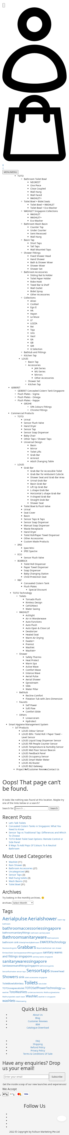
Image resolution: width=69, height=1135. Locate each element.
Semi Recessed (38, 233)
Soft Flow (30, 708)
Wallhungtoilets (8, 997)
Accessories (34, 365)
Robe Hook (36, 281)
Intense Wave (33, 673)
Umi (32, 332)
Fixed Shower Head (40, 255)
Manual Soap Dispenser (37, 525)
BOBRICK (22, 560)
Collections (30, 297)
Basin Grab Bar (38, 483)
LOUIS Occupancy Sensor (35, 756)
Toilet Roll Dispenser (35, 563)
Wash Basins (15, 881)
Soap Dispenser (32, 570)
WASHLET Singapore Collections (41, 211)
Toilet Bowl (14, 884)
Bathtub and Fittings (35, 352)
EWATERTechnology (53, 942)
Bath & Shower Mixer (41, 262)
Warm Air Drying (35, 637)
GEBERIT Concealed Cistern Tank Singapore (41, 390)
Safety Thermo (33, 657)
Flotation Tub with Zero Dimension (44, 698)
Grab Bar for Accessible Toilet (46, 470)
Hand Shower (37, 259)
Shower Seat (37, 503)
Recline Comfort (34, 695)
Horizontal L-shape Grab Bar (45, 493)
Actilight (30, 615)
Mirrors (38, 374)
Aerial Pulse (32, 676)
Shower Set (36, 268)
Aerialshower (42, 918)
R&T (19, 580)
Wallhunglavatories (52, 992)
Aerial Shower (33, 679)
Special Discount (38, 589)
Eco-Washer (36, 220)
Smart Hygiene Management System (28, 724)
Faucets (23, 701)
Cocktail (34, 304)
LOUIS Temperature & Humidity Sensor (43, 746)
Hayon (33, 313)
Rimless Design (34, 602)
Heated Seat (32, 634)
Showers (10, 976)
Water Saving (33, 608)
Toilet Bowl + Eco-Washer (43, 207)
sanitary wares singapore (43, 957)
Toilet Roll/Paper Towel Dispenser (42, 535)
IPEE (19, 544)
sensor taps (21, 971)
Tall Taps (35, 246)
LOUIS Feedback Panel (34, 753)
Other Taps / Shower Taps (38, 438)
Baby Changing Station (36, 573)
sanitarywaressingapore (24, 961)
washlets (9, 1000)
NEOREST (35, 182)
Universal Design (33, 442)
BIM (38, 1024)
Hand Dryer (30, 426)
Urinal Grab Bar (38, 480)
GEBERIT (15, 387)
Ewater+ (30, 640)
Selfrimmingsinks (46, 966)
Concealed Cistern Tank (36, 583)
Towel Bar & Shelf (39, 284)
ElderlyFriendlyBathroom (29, 942)
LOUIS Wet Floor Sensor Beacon (39, 750)
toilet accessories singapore (36, 977)
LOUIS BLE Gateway (32, 766)
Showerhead (57, 971)
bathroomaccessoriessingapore (31, 928)
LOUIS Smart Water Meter (35, 759)
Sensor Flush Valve (34, 422)
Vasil (32, 336)
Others (23, 714)
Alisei (33, 300)
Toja (32, 329)
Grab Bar (35, 454)
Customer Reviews (38, 769)
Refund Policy (37, 1047)
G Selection (36, 349)
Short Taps (36, 243)
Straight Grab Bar (39, 499)
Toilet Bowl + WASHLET (42, 204)
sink (21, 977)
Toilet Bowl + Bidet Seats (37, 201)
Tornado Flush (33, 599)
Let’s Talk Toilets (17, 822)
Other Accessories (40, 294)
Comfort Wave (33, 669)
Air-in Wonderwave (36, 618)
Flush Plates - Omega (29, 397)
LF (31, 320)
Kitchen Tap (30, 355)
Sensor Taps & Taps (34, 519)
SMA (28, 685)
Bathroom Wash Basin (36, 223)
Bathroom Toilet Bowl (35, 178)
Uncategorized (17, 871)
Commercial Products (22, 413)
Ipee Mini (29, 547)
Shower (23, 653)
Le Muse (34, 316)
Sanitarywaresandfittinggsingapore (28, 953)
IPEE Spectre (30, 551)
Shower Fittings (32, 252)
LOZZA (33, 323)
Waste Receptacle (33, 528)
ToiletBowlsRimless (13, 983)
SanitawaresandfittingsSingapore (20, 965)
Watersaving (21, 1001)
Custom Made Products (36, 541)
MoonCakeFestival (44, 948)
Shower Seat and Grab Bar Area (47, 477)
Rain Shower (15, 865)
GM (32, 345)
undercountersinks (35, 992)
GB (31, 342)
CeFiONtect (32, 605)
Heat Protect (32, 660)
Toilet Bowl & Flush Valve (37, 506)
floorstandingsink (9, 948)
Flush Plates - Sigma (28, 393)
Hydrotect (31, 721)
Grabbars (26, 947)
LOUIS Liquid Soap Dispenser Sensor (41, 740)
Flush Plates (30, 586)
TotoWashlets (18, 992)
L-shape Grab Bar (39, 490)
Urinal (27, 419)
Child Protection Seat (35, 576)
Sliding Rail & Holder (41, 275)
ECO (19, 554)
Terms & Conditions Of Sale (37, 1053)
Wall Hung (36, 191)
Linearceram (32, 718)
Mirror (33, 448)
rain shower (56, 948)
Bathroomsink (53, 938)
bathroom (6, 924)
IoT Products (22, 727)
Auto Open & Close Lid (38, 628)
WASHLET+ (36, 198)
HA (31, 310)
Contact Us (53, 769)
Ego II (33, 307)
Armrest (34, 458)
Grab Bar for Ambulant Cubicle (47, 474)
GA (31, 339)
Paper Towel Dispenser (36, 567)
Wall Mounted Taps (40, 249)
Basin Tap (29, 239)
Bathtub (23, 692)
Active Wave (32, 666)
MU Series (39, 371)
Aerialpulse (14, 918)
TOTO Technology (22, 592)
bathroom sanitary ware (40, 933)
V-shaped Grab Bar (40, 496)
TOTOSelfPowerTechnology (43, 988)
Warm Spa (31, 663)
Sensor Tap (30, 429)
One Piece (35, 185)
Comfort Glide (33, 711)
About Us (38, 1014)
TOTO (20, 175)
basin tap (61, 920)
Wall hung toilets (18, 877)
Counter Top (36, 227)
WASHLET (35, 214)
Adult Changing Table (42, 461)
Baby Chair (30, 435)
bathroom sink (10, 942)
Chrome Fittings (38, 409)
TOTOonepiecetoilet (13, 988)
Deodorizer (32, 631)
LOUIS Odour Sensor (33, 730)
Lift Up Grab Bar (39, 486)
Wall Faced (36, 195)
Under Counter (38, 230)
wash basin (20, 997)
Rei (32, 326)
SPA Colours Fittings (41, 406)
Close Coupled (38, 188)
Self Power (31, 705)
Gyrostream (32, 682)
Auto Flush (31, 624)
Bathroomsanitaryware (24, 937)
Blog (37, 1017)
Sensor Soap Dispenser (36, 432)
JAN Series (40, 368)
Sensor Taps (15, 874)
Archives (7, 902)
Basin (33, 445)
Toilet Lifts (35, 451)
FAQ (38, 1040)
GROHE (28, 403)
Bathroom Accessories (36, 272)
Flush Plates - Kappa (28, 400)
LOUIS (25, 358)
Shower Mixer (37, 265)
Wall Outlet (36, 288)
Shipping (38, 1044)
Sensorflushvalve (9, 971)
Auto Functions (34, 621)
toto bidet (43, 984)
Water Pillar (32, 689)
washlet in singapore (46, 997)
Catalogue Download (38, 1027)
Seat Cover (29, 512)
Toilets (22, 596)
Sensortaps (38, 970)
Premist (30, 644)
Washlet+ (31, 650)
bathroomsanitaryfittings (16, 932)
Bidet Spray (36, 291)
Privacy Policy (38, 1050)
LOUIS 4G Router (31, 762)
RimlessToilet (7, 953)
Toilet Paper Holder (40, 278)
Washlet (30, 647)
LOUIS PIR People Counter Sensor (40, 743)
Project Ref (22, 769)
